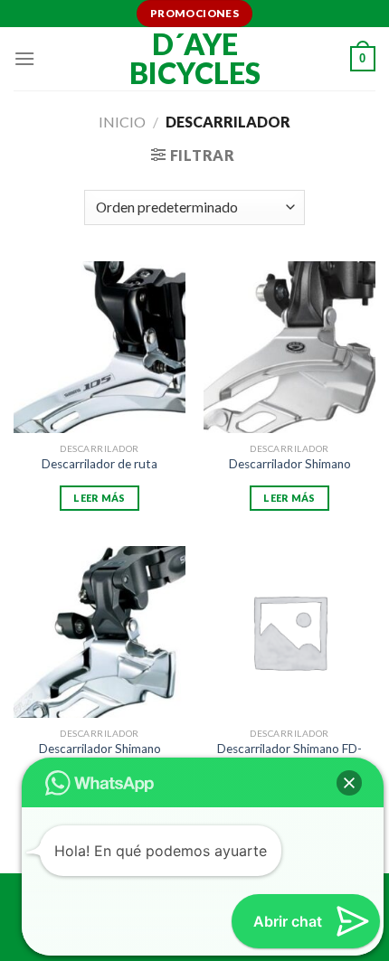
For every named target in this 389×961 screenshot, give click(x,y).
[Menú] (24, 58)
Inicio (122, 121)
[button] (349, 783)
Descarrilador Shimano (290, 464)
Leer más (99, 498)
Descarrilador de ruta (99, 464)
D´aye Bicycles (195, 59)
